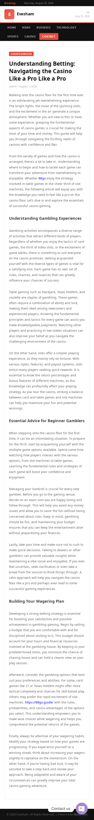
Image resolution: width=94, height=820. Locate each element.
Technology (66, 27)
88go (42, 178)
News (26, 27)
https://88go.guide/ (39, 702)
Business (43, 27)
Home (11, 27)
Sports (12, 36)
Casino (30, 36)
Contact (49, 36)
